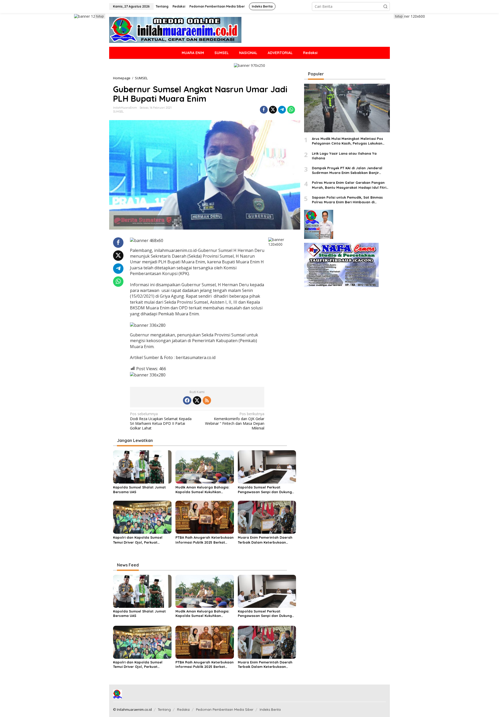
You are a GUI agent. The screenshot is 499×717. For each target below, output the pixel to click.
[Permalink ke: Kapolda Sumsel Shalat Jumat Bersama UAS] (142, 466)
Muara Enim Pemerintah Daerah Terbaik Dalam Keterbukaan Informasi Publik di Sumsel (265, 539)
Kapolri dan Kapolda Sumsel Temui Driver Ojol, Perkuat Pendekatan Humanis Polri (137, 539)
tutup (100, 16)
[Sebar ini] (264, 110)
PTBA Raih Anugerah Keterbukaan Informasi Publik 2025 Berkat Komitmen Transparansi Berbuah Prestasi (204, 539)
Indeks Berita (270, 709)
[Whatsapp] (291, 110)
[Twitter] (197, 400)
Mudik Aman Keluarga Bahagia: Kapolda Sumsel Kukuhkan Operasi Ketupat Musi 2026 (202, 489)
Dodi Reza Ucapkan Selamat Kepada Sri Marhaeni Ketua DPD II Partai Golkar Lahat (161, 421)
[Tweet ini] (273, 110)
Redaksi (183, 709)
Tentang (164, 709)
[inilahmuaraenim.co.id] (175, 29)
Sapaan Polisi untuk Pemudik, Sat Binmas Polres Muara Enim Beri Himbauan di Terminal (347, 199)
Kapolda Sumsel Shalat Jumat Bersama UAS (139, 489)
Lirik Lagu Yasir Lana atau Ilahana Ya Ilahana (344, 155)
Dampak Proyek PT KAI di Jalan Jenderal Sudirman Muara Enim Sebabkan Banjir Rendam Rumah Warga (347, 170)
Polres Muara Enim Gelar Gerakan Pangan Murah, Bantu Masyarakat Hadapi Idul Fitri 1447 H (349, 185)
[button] (385, 6)
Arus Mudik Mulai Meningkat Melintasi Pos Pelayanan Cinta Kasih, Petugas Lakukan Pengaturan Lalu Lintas (347, 141)
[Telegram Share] (282, 110)
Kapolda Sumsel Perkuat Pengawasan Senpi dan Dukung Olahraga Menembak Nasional (265, 489)
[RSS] (207, 400)
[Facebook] (187, 400)
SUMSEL (118, 111)
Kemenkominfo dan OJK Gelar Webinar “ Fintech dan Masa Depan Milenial (234, 421)
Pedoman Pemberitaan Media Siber (224, 709)
